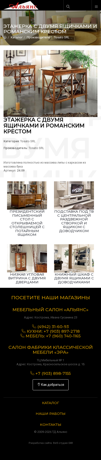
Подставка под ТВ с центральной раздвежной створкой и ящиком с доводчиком (74, 221)
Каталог (17, 37)
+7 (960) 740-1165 (63, 336)
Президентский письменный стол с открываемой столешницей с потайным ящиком (27, 223)
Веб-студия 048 (63, 443)
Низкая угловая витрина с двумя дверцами (27, 278)
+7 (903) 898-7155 (53, 373)
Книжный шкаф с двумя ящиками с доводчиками (74, 278)
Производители (38, 37)
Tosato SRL (62, 37)
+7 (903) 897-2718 (62, 331)
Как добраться (52, 385)
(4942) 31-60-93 (53, 326)
